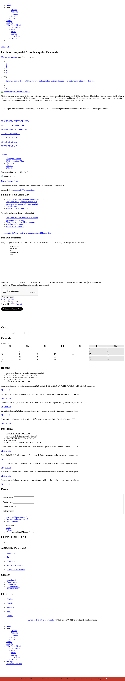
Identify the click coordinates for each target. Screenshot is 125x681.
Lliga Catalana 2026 (13, 206)
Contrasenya (8, 502)
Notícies (9, 5)
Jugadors (14, 14)
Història (14, 10)
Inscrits (13, 32)
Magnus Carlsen (14, 159)
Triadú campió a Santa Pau (16, 224)
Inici (7, 3)
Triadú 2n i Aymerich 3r (15, 226)
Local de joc (15, 36)
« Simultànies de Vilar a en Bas (13, 233)
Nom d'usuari (8, 498)
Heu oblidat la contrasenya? (16, 517)
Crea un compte (12, 521)
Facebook (11, 553)
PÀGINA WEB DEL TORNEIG (14, 129)
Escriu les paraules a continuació (36, 285)
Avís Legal (32, 620)
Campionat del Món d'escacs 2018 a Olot (22, 218)
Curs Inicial (11, 580)
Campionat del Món (16, 161)
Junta (13, 18)
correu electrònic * (57, 282)
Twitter (9, 557)
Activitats (14, 12)
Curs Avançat (12, 582)
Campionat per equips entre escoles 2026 (21, 202)
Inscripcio (14, 34)
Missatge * (5, 282)
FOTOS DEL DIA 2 (9, 142)
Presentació (15, 27)
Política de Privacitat (46, 620)
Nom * (24, 282)
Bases (13, 29)
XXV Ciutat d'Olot (13, 25)
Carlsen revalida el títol (15, 220)
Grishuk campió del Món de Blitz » (39, 233)
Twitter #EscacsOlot (15, 565)
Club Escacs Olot (10, 57)
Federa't (9, 21)
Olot (5, 47)
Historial (14, 38)
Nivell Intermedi (13, 587)
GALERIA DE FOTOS (10, 134)
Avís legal (10, 661)
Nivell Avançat (12, 589)
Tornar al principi (7, 299)
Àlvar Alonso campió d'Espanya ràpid (20, 222)
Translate (19, 304)
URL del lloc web (95, 282)
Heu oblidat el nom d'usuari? (17, 519)
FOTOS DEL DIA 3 (9, 146)
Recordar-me (8, 507)
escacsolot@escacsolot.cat (24, 190)
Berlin (10, 168)
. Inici (8, 528)
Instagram (11, 561)
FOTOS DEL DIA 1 (9, 138)
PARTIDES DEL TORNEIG (12, 125)
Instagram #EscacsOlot (16, 569)
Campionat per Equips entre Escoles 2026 (22, 204)
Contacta (9, 23)
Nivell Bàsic (11, 584)
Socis (13, 16)
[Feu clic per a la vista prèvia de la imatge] (15, 92)
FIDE (10, 166)
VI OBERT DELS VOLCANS (18, 208)
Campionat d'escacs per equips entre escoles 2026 (25, 199)
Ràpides (11, 163)
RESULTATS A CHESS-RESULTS (15, 121)
